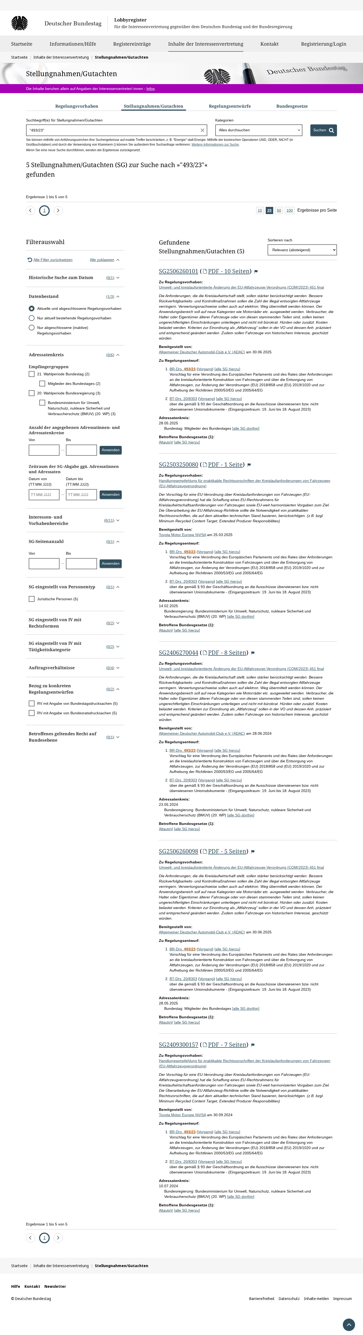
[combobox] (258, 130)
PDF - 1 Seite (225, 464)
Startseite (21, 44)
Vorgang (205, 369)
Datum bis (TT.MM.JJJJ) (77, 481)
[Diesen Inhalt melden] (256, 271)
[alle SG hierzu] (227, 369)
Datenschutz (289, 1298)
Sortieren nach (280, 240)
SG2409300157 (178, 1044)
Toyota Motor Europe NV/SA (182, 535)
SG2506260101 (178, 271)
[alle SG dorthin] (245, 428)
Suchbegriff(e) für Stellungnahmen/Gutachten (64, 120)
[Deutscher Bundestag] (59, 23)
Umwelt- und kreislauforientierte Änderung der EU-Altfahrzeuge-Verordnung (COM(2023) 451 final (241, 287)
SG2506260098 (178, 851)
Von (32, 440)
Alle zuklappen (102, 260)
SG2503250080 (178, 464)
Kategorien (224, 120)
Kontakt (269, 44)
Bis (68, 440)
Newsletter (55, 1286)
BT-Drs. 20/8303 (183, 399)
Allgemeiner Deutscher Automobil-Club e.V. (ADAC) (202, 352)
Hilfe (15, 1286)
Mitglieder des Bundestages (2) (74, 383)
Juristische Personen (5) (57, 599)
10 (261, 211)
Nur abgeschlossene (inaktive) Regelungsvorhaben (62, 330)
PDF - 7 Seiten (227, 1044)
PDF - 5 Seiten (227, 851)
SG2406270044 (178, 652)
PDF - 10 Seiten (229, 271)
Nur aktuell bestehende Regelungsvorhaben (74, 318)
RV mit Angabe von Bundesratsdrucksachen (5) (77, 713)
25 (270, 211)
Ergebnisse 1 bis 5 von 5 (46, 197)
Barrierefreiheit (262, 1298)
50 (280, 211)
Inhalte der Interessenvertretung (205, 43)
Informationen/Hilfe (73, 44)
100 (290, 211)
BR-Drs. (183, 369)
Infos (150, 88)
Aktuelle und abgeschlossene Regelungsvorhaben (79, 308)
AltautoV (166, 442)
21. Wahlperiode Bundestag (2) (63, 374)
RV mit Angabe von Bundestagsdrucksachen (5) (77, 703)
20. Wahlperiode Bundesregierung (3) (68, 393)
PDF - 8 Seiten (227, 652)
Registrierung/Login (324, 44)
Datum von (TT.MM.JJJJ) (40, 481)
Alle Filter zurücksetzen (53, 260)
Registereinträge (132, 44)
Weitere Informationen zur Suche (215, 144)
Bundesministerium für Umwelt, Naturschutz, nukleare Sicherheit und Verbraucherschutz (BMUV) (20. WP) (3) (82, 408)
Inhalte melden (316, 1298)
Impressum (342, 1298)
